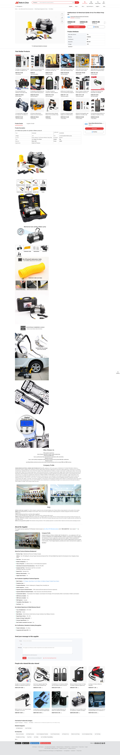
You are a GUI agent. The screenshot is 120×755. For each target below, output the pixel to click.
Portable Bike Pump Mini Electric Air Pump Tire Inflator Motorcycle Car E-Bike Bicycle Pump (37, 92)
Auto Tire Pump (28, 728)
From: (21, 641)
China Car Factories (20, 734)
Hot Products (34, 746)
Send (24, 658)
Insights (86, 746)
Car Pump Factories (30, 734)
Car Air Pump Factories (55, 734)
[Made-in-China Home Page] (22, 2)
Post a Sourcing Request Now (49, 658)
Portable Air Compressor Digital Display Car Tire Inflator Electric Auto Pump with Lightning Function (67, 114)
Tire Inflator (51, 9)
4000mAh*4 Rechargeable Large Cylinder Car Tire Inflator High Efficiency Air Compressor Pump (82, 114)
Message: (20, 647)
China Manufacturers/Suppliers (50, 746)
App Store (18, 743)
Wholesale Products (60, 746)
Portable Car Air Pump (20, 737)
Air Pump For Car (65, 734)
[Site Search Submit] (77, 2)
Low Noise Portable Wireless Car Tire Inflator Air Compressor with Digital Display (59, 710)
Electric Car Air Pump (75, 734)
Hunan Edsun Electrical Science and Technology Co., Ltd (79, 16)
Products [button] (35, 2)
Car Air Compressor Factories (42, 734)
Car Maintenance (19, 728)
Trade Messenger (35, 743)
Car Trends (36, 737)
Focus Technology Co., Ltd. (51, 750)
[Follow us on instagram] (99, 743)
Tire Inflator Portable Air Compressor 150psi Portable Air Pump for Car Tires (52, 92)
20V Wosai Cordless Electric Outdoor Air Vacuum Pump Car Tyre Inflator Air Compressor (36, 114)
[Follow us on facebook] (95, 743)
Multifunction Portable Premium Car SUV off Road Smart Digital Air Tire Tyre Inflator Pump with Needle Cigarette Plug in (67, 92)
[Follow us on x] (97, 743)
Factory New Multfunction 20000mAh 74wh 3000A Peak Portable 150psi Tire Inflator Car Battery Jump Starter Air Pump (21, 92)
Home (16, 9)
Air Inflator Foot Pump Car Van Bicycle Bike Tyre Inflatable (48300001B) (97, 92)
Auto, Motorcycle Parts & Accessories (26, 9)
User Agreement (67, 750)
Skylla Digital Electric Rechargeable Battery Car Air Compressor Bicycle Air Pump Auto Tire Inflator (97, 70)
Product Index (81, 746)
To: (21, 644)
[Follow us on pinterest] (102, 743)
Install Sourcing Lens (46, 743)
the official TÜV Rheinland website (51, 529)
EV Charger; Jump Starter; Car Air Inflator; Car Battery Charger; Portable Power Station (41, 581)
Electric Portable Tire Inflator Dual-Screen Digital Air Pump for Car (82, 92)
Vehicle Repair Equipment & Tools (40, 9)
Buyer (76, 6)
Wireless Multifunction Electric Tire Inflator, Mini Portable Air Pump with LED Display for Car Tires (67, 70)
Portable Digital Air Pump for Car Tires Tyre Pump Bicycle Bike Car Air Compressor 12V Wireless (96, 710)
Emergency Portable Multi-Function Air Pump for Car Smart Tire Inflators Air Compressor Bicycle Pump (52, 70)
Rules (104, 6)
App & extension (90, 6)
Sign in (103, 3)
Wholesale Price (67, 746)
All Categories (19, 6)
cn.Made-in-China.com (72, 748)
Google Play (26, 743)
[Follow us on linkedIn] (104, 743)
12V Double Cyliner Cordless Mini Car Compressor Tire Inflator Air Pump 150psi (21, 114)
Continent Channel (74, 746)
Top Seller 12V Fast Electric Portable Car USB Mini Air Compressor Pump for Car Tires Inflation (22, 685)
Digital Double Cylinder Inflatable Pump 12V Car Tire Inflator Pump (52, 114)
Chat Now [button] (97, 26)
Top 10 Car (29, 737)
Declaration (73, 750)
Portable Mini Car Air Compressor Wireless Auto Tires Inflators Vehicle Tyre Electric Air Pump (60, 685)
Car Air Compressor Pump (87, 734)
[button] (73, 2)
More (16, 739)
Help (83, 6)
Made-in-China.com (54, 748)
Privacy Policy (79, 750)
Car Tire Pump (97, 734)
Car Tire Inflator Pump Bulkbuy (47, 737)
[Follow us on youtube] (100, 743)
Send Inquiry (76, 26)
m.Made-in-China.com (63, 748)
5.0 (90, 125)
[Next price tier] (105, 22)
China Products (40, 746)
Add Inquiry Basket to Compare (40, 46)
